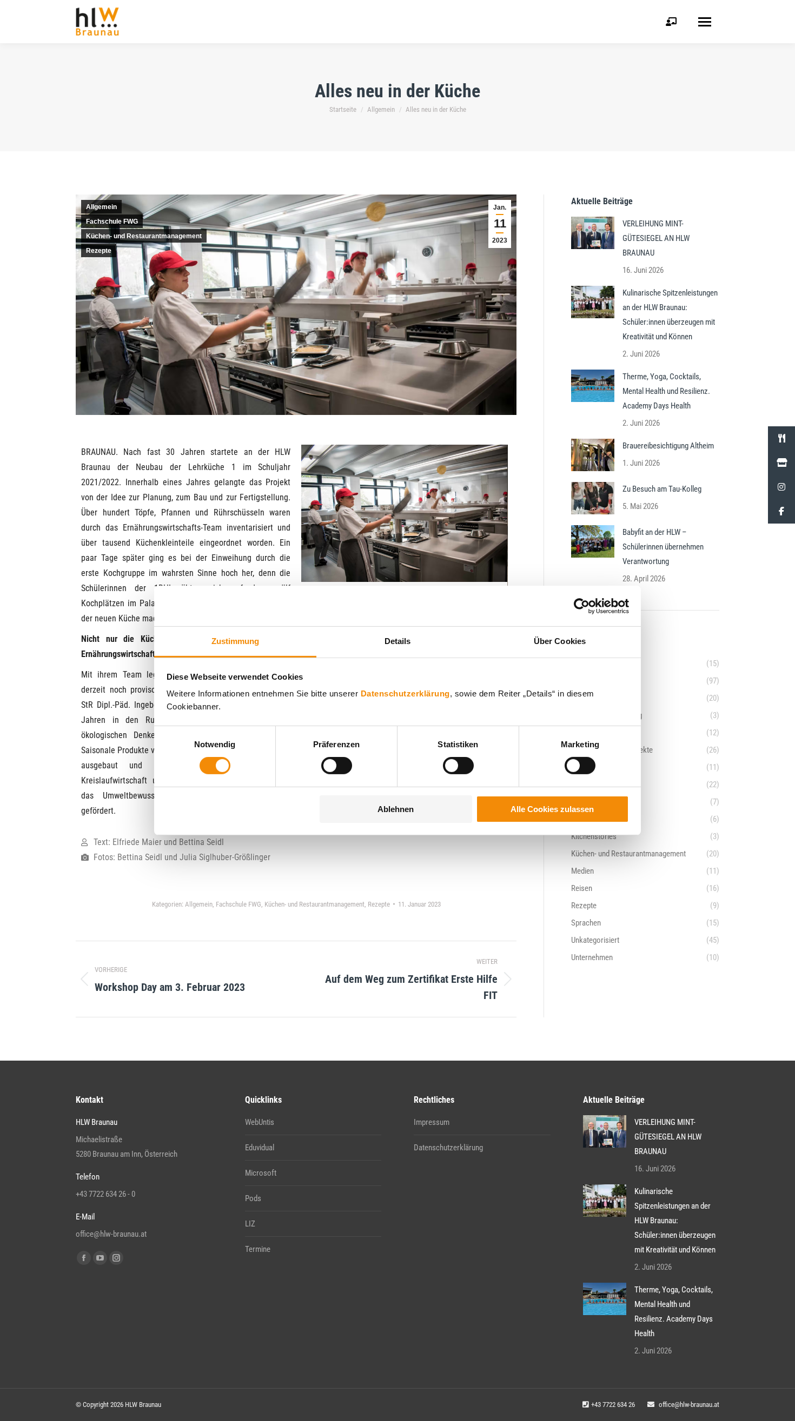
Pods (253, 1198)
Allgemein (101, 207)
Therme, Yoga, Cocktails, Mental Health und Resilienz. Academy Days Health (666, 391)
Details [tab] (398, 641)
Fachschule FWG (112, 221)
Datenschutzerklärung (405, 693)
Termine (257, 1249)
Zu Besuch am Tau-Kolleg (661, 489)
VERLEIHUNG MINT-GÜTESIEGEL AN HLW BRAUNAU (656, 238)
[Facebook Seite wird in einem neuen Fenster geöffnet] (84, 1258)
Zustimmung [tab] (235, 641)
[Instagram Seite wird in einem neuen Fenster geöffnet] (116, 1258)
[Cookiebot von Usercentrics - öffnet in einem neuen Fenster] (581, 606)
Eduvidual (259, 1147)
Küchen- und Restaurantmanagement (144, 236)
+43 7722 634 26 (613, 1404)
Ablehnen (395, 809)
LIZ (250, 1224)
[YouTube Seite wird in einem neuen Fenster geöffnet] (100, 1258)
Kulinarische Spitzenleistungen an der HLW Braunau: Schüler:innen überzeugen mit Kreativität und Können (670, 314)
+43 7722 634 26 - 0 (105, 1194)
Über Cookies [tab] (560, 641)
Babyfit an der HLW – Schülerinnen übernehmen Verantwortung (663, 546)
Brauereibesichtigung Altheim (668, 446)
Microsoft (260, 1173)
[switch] (336, 765)
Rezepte (98, 250)
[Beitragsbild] (592, 233)
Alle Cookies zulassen (552, 809)
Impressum (431, 1122)
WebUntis (259, 1122)
